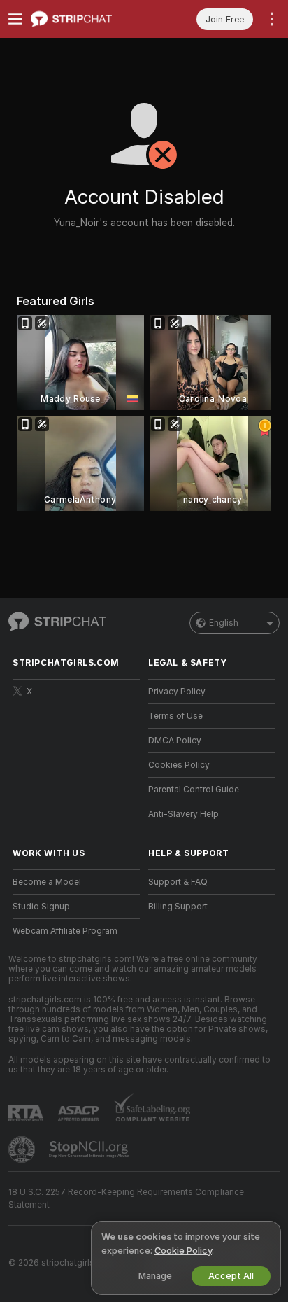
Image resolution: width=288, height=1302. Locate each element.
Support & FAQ (178, 882)
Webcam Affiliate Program (65, 931)
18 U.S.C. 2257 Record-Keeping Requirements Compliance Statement (126, 1198)
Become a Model (47, 882)
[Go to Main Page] (87, 19)
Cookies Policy (179, 765)
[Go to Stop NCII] (90, 1149)
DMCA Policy (174, 741)
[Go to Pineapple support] (23, 1149)
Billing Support (178, 906)
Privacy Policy (177, 691)
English (223, 623)
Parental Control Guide (193, 789)
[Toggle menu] (15, 19)
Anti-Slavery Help (183, 814)
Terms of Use (175, 716)
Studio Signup (41, 906)
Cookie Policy (183, 1250)
